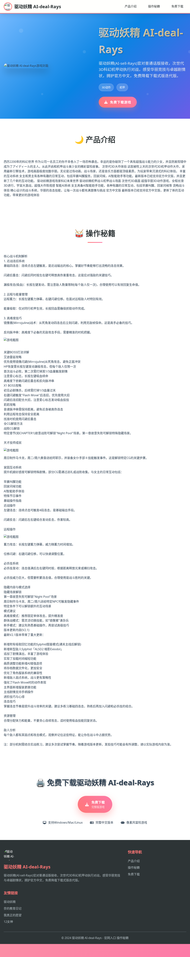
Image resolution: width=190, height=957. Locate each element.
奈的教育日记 (13, 908)
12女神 (8, 922)
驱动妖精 (10, 902)
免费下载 (177, 6)
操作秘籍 (154, 6)
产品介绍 (131, 6)
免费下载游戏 (120, 102)
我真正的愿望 (13, 915)
